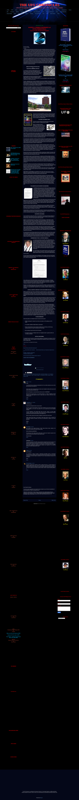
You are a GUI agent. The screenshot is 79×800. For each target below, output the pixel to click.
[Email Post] (25, 372)
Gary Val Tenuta (28, 463)
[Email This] (27, 372)
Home (40, 500)
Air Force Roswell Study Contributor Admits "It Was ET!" (32, 355)
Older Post (54, 500)
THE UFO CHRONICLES (39, 5)
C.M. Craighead (50, 374)
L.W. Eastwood (42, 375)
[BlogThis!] (28, 372)
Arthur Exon (28, 374)
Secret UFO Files (37, 13)
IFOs (7, 11)
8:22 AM (30, 450)
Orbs (43, 11)
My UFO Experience (24, 11)
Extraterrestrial (28, 375)
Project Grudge (9, 13)
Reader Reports (20, 13)
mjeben (27, 450)
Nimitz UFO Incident (37, 11)
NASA (30, 11)
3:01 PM (32, 426)
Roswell (31, 13)
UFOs (47, 13)
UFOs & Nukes (52, 13)
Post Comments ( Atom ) (41, 503)
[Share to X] (30, 372)
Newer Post (25, 500)
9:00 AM (34, 402)
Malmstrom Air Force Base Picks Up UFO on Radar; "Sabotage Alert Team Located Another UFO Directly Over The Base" (15, 171)
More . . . (24, 344)
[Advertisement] (39, 18)
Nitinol (46, 375)
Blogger (41, 797)
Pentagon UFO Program (50, 11)
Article (31, 374)
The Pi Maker (28, 426)
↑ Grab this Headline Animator (39, 369)
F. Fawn (32, 375)
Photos (57, 11)
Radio (15, 13)
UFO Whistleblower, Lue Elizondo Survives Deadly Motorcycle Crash (15, 154)
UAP (43, 13)
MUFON (17, 11)
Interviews (12, 11)
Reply (27, 399)
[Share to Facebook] (31, 372)
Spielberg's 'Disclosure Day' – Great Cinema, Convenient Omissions (15, 159)
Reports (26, 13)
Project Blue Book (63, 11)
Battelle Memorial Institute (37, 374)
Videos (58, 13)
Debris (24, 375)
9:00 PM (32, 440)
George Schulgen (37, 375)
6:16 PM (33, 463)
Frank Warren (28, 402)
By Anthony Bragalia (44, 374)
